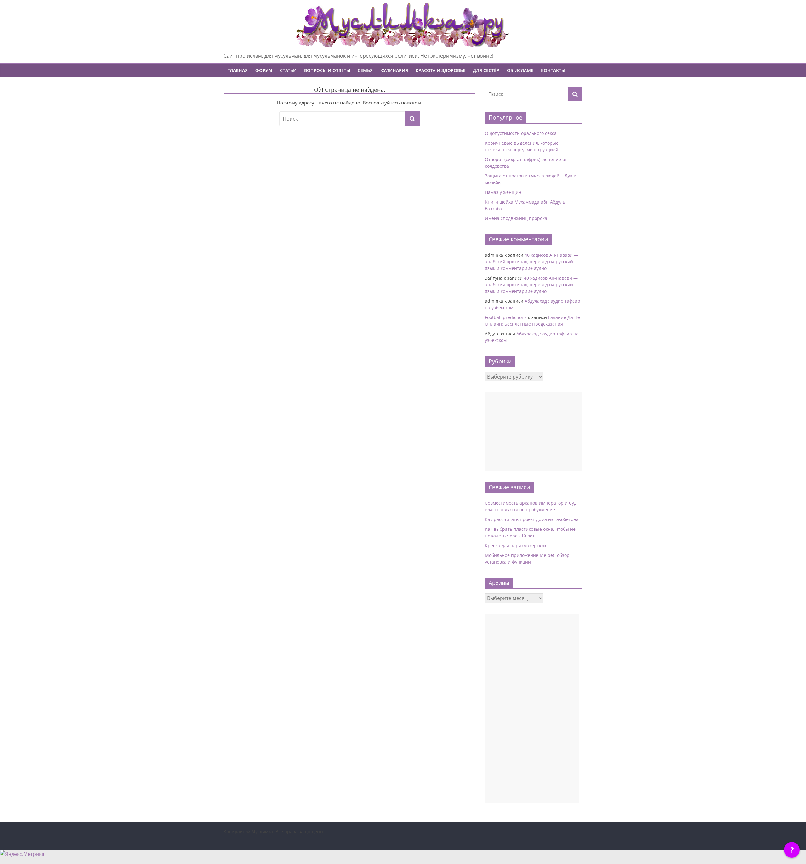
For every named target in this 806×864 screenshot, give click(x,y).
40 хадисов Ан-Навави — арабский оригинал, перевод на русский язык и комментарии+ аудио (531, 261)
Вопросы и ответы (327, 70)
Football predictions (506, 317)
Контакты (553, 70)
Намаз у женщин (503, 192)
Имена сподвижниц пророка (516, 218)
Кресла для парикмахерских (515, 545)
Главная (237, 70)
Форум (263, 70)
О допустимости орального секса (521, 133)
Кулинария (394, 70)
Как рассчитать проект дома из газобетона (532, 519)
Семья (365, 70)
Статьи (288, 70)
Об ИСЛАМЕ (520, 70)
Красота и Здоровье (440, 70)
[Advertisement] (533, 431)
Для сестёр (486, 70)
